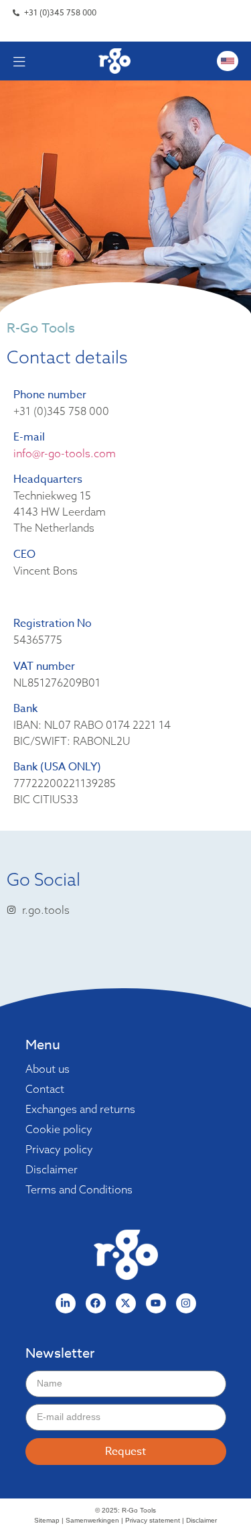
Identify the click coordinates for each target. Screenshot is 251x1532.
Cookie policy (58, 1129)
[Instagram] (186, 1303)
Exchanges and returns (80, 1109)
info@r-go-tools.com (64, 453)
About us (47, 1068)
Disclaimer (51, 1169)
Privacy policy (59, 1149)
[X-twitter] (126, 1303)
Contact (44, 1089)
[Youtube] (156, 1303)
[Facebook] (96, 1303)
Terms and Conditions (79, 1189)
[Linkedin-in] (66, 1303)
